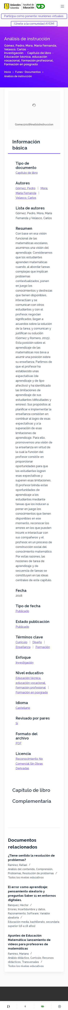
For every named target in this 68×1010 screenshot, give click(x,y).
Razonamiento (17, 913)
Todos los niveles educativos (26, 877)
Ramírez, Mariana (18, 953)
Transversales (30, 962)
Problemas (14, 873)
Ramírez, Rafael (17, 865)
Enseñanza (23, 647)
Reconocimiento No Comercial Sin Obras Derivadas (29, 763)
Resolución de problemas (38, 873)
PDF (19, 743)
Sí (17, 723)
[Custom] (8, 1006)
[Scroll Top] (59, 1006)
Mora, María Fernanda (41, 45)
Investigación (13, 53)
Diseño (37, 642)
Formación (43, 647)
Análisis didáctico (18, 957)
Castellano (23, 708)
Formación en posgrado (21, 64)
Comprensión (44, 869)
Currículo (21, 642)
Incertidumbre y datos (31, 909)
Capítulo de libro (39, 53)
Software (33, 913)
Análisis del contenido (21, 869)
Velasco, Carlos (15, 49)
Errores (12, 909)
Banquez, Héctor (18, 905)
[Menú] (62, 6)
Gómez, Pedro (14, 45)
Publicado (22, 611)
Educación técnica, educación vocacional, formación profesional (28, 58)
